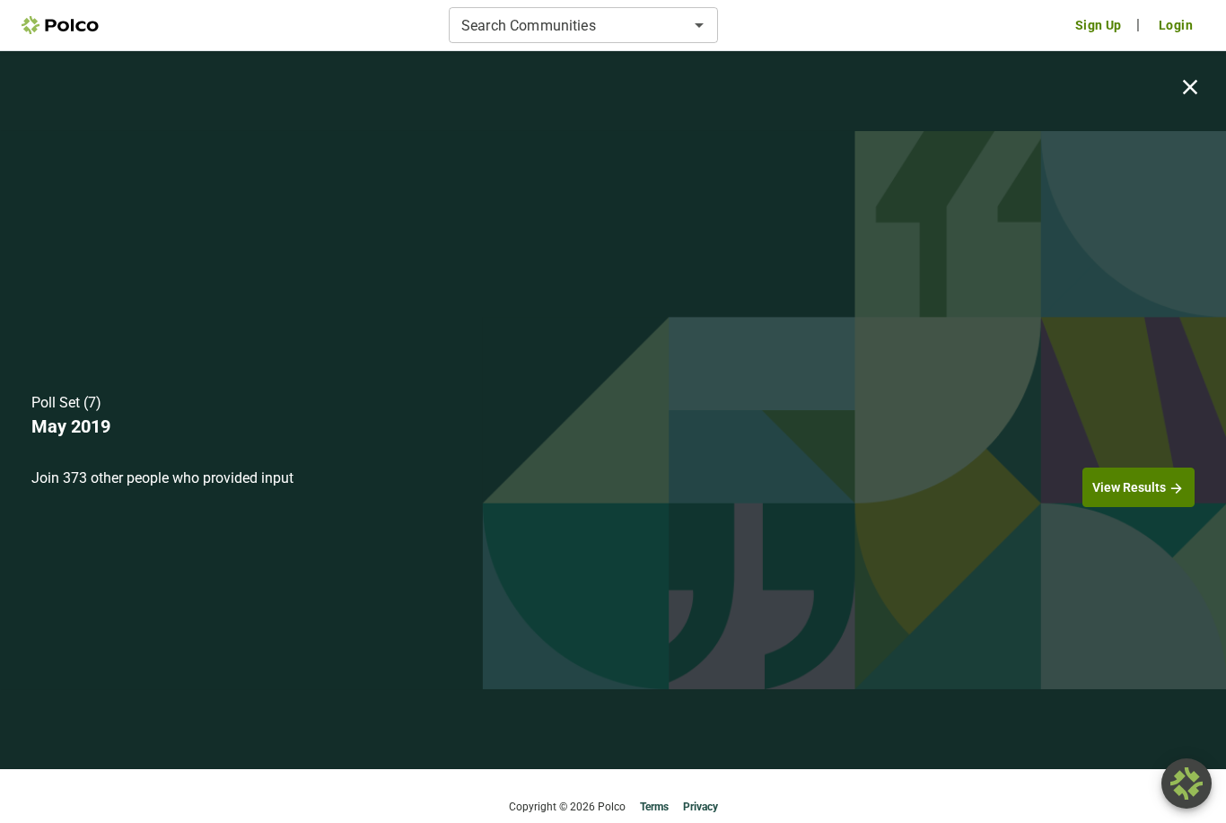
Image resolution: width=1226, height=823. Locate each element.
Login (1176, 25)
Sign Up (1098, 25)
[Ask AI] (1186, 783)
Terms (654, 807)
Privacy (700, 807)
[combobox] (568, 25)
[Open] (699, 25)
